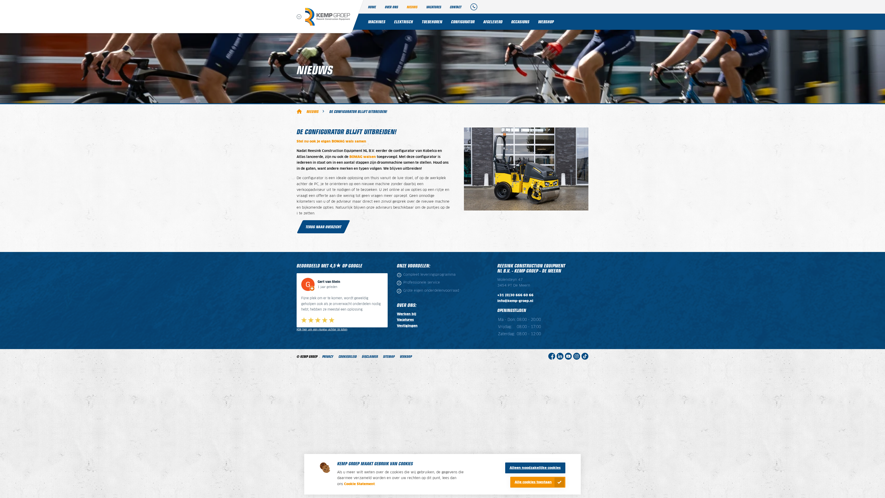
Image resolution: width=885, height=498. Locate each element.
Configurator (463, 21)
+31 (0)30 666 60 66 (515, 295)
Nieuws (412, 6)
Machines (376, 21)
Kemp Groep (299, 111)
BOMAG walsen (362, 157)
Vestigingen (407, 326)
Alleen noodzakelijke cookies (535, 468)
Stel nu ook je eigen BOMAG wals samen (331, 141)
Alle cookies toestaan (533, 482)
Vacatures (433, 6)
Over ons (391, 6)
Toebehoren (432, 21)
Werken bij (406, 314)
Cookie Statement (359, 484)
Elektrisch (403, 21)
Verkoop (406, 356)
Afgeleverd (492, 21)
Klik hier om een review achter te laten (322, 329)
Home (372, 6)
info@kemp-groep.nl (515, 301)
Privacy (327, 356)
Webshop (546, 21)
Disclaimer (370, 356)
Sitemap (389, 356)
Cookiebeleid (348, 356)
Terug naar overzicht (323, 226)
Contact (455, 6)
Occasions (520, 21)
